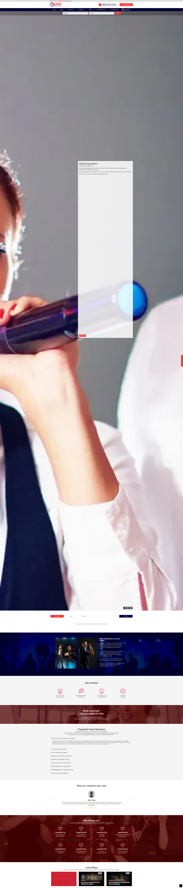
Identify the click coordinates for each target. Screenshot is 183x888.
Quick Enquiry (127, 4)
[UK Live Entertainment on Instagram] (129, 608)
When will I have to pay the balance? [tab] (62, 756)
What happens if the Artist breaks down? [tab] (63, 770)
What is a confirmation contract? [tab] (61, 759)
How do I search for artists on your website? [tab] (64, 738)
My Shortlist (127, 9)
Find (118, 13)
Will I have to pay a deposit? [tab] (60, 752)
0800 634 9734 (97, 713)
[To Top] (180, 885)
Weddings (81, 9)
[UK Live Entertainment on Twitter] (127, 608)
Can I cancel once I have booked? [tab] (61, 763)
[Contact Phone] (100, 4)
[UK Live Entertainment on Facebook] (124, 608)
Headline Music (114, 9)
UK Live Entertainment (60, 1)
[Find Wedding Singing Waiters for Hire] (55, 5)
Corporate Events (102, 9)
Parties (91, 9)
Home (54, 9)
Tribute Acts (71, 9)
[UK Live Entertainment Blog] (132, 608)
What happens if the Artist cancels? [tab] (62, 766)
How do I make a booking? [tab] (60, 749)
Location (84, 616)
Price (70, 616)
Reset (126, 616)
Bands (61, 9)
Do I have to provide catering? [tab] (60, 773)
